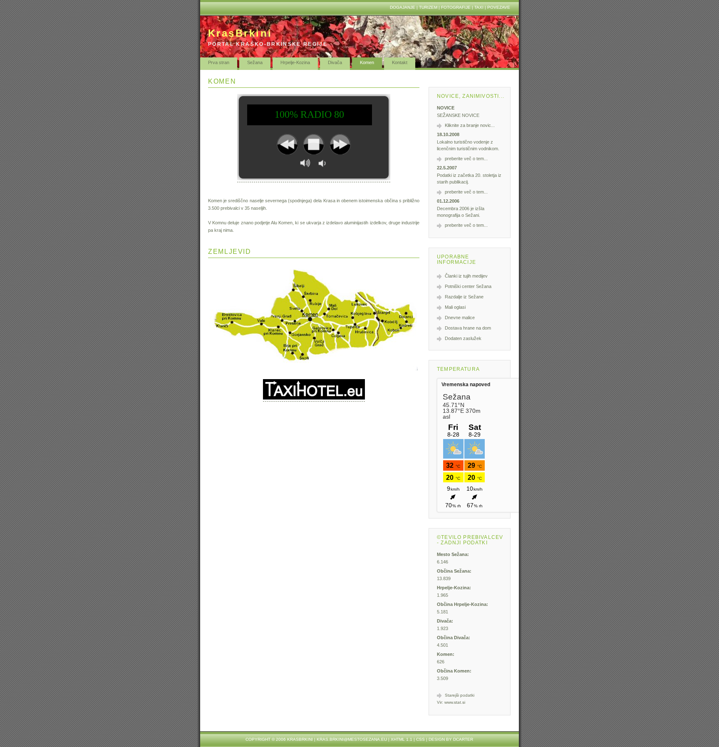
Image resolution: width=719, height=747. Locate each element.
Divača (335, 62)
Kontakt (399, 62)
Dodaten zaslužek (463, 338)
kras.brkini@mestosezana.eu (352, 739)
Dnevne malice (460, 317)
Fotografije (456, 7)
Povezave (498, 7)
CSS (420, 739)
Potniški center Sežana (468, 286)
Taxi (478, 7)
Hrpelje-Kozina (295, 62)
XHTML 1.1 (401, 739)
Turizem (428, 7)
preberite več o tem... (466, 158)
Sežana (255, 62)
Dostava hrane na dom (468, 327)
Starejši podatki (459, 695)
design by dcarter (451, 739)
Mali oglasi (455, 307)
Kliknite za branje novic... (470, 125)
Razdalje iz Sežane (464, 296)
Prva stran (218, 62)
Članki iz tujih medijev (466, 275)
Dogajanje (402, 7)
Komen (367, 62)
